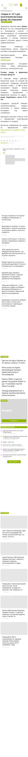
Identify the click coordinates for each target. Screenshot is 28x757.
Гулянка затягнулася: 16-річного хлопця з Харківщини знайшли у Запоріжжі (14, 241)
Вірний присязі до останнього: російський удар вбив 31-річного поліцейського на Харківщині (14, 264)
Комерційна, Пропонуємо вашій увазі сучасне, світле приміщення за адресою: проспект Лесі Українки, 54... (14, 587)
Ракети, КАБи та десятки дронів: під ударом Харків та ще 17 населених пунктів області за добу (13, 382)
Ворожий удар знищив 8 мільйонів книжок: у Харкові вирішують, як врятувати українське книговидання (12, 276)
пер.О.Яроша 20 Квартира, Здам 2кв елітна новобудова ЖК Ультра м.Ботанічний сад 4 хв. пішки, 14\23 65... (14, 534)
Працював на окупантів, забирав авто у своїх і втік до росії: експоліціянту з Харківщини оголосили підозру (14, 303)
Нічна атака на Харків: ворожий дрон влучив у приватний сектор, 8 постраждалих (11, 371)
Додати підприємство (14, 461)
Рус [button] (5, 8)
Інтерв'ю (7, 410)
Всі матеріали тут (14, 420)
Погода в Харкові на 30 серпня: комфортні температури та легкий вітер (13, 218)
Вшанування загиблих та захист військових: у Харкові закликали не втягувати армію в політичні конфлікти (14, 229)
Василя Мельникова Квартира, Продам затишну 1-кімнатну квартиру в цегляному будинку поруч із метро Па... (13, 613)
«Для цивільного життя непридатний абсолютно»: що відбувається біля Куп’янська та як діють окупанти (13, 252)
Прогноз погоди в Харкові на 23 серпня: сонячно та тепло (14, 361)
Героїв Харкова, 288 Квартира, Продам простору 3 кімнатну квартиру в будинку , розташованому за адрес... (13, 560)
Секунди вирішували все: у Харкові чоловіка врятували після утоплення (13, 392)
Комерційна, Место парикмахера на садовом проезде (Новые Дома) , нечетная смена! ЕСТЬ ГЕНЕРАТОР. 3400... (11, 641)
